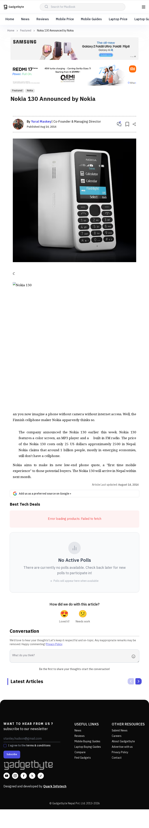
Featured (25, 31)
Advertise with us (122, 747)
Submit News (119, 730)
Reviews (42, 19)
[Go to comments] (119, 124)
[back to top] (137, 818)
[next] (138, 681)
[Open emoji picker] (135, 656)
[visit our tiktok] (41, 776)
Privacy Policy (54, 644)
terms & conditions (38, 745)
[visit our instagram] (15, 776)
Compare (80, 752)
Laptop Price (118, 19)
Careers (116, 736)
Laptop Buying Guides (87, 747)
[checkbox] (5, 745)
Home (9, 19)
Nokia (30, 90)
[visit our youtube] (6, 776)
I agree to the (29, 746)
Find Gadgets (82, 758)
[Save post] (127, 124)
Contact (117, 758)
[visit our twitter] (32, 776)
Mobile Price (65, 19)
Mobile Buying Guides (87, 741)
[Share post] (134, 124)
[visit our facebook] (24, 776)
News (25, 19)
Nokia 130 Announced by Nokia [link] (55, 30)
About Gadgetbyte (123, 741)
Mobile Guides (91, 19)
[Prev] (131, 681)
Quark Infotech (54, 786)
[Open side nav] (143, 7)
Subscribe (12, 754)
